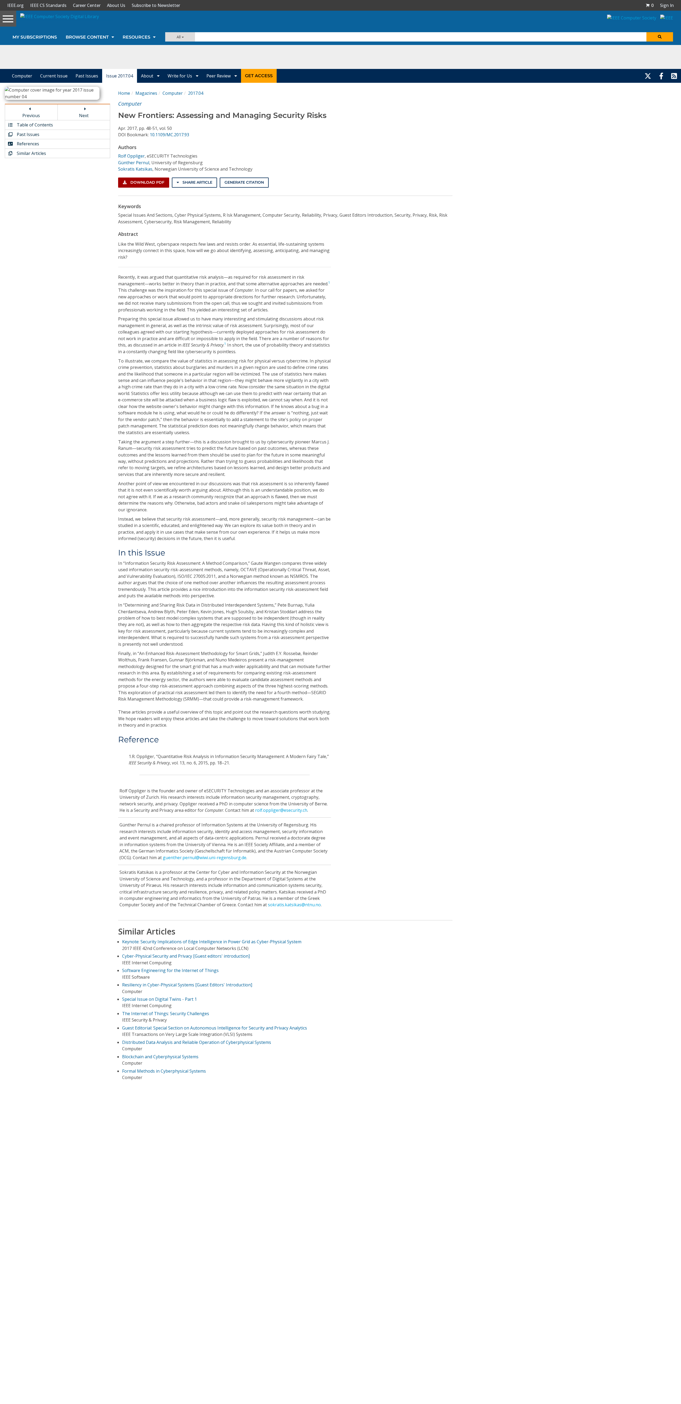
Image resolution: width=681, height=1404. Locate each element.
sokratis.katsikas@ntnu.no (294, 905)
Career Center (87, 5)
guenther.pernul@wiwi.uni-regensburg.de (204, 857)
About (147, 76)
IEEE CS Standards (48, 5)
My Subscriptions (35, 37)
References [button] (27, 144)
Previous (31, 115)
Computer (22, 76)
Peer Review (219, 76)
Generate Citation (244, 182)
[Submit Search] (659, 37)
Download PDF (146, 182)
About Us (116, 5)
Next (84, 115)
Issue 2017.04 (119, 76)
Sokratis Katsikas (135, 169)
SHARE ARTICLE (196, 182)
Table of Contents (34, 125)
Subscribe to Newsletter (156, 5)
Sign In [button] (667, 5)
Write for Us (180, 76)
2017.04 (195, 93)
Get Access (259, 75)
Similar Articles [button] (31, 153)
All (179, 36)
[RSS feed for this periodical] (674, 76)
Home (124, 93)
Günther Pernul (133, 163)
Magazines (146, 93)
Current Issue (54, 76)
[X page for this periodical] (648, 76)
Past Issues (87, 76)
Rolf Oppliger (131, 156)
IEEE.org (15, 5)
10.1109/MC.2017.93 (169, 135)
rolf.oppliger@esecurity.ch (281, 810)
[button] (649, 5)
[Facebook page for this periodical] (661, 76)
